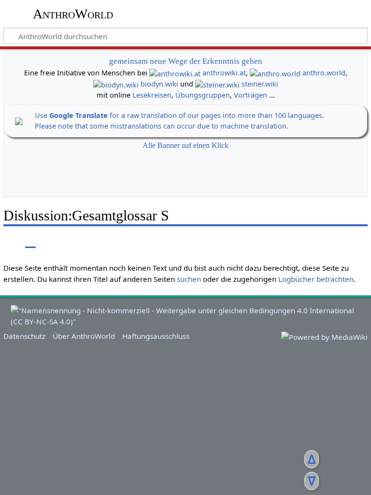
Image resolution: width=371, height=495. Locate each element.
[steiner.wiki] (217, 83)
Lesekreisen (151, 95)
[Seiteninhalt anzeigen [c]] (8, 241)
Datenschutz (24, 336)
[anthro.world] (275, 72)
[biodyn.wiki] (116, 83)
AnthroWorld (73, 14)
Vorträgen (250, 95)
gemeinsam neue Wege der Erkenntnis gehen (185, 61)
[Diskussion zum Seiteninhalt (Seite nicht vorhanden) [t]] (30, 241)
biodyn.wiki (159, 83)
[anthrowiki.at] (174, 72)
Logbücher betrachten (316, 279)
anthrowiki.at (224, 72)
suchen (189, 279)
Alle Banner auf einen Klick (185, 145)
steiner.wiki (260, 83)
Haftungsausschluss (155, 336)
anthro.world (323, 72)
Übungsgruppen (202, 95)
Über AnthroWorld (84, 336)
